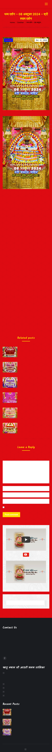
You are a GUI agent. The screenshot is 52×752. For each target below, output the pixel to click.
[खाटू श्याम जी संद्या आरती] (4, 691)
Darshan (8, 40)
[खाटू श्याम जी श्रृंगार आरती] (4, 684)
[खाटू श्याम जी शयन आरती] (4, 695)
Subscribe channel (26, 555)
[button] (26, 574)
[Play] (26, 539)
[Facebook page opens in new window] (4, 658)
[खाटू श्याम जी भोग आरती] (4, 688)
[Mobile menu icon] (46, 4)
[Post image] (10, 352)
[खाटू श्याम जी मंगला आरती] (4, 673)
